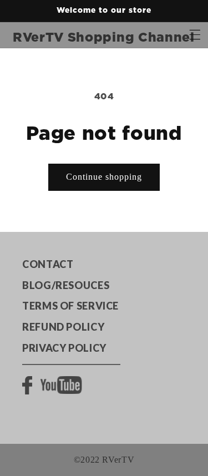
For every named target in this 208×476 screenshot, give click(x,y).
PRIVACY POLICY (64, 348)
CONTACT (47, 264)
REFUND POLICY (63, 327)
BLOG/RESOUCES (65, 285)
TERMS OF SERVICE (70, 306)
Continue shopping (104, 176)
